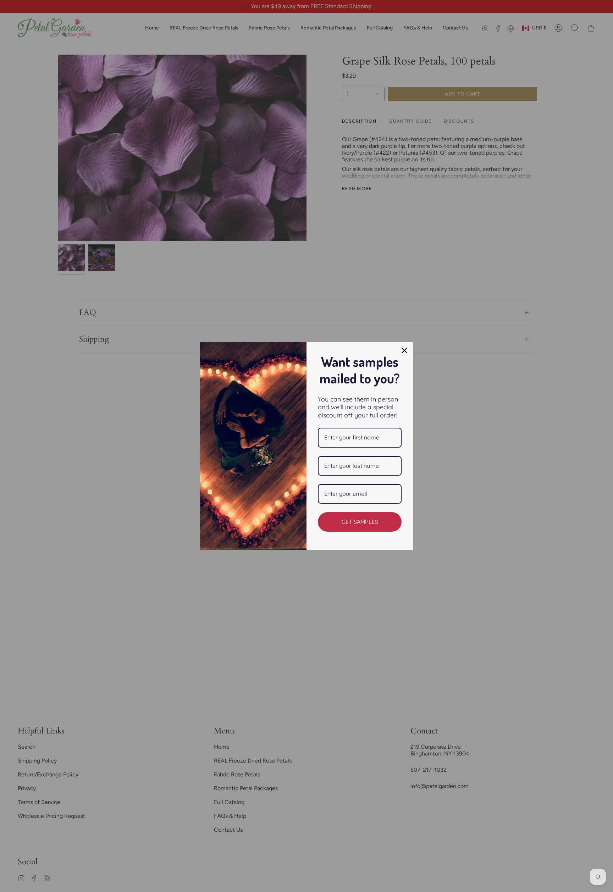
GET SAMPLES (360, 521)
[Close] (404, 350)
